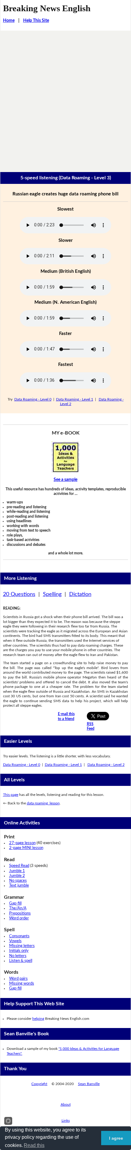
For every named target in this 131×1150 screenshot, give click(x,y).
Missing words (21, 984)
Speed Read (19, 866)
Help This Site (36, 21)
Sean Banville (89, 1084)
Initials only (19, 951)
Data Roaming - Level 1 (74, 399)
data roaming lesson (43, 803)
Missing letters (22, 946)
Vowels (15, 941)
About (66, 1104)
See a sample (65, 480)
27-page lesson (22, 843)
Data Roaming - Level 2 (106, 764)
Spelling (52, 594)
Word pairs (18, 979)
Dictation (80, 594)
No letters (18, 956)
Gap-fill (15, 903)
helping (38, 1018)
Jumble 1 (17, 871)
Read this (34, 1145)
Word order (19, 918)
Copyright (39, 1084)
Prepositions (20, 913)
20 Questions (19, 594)
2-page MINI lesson (26, 848)
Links (66, 1120)
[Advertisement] (65, 99)
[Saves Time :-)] (65, 457)
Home (9, 21)
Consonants (19, 936)
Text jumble (19, 886)
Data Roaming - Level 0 (32, 399)
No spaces (18, 881)
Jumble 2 (17, 876)
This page (10, 795)
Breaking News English (46, 8)
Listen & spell (20, 961)
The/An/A (18, 908)
